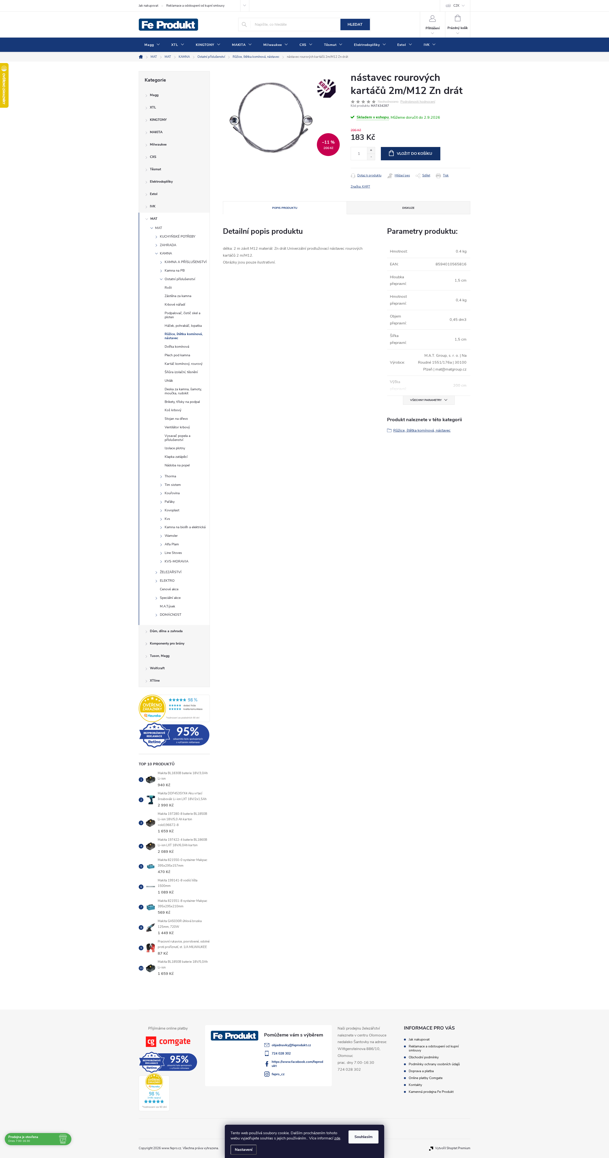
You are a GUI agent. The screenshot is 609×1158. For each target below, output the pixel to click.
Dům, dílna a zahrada (166, 631)
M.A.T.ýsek (167, 606)
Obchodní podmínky (424, 1057)
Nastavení (243, 1149)
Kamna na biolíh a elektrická (185, 527)
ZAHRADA (168, 245)
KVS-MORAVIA (176, 561)
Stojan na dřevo (176, 418)
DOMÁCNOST (170, 614)
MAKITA (156, 132)
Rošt (168, 287)
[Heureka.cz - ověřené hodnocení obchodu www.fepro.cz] (174, 708)
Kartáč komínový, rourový (183, 364)
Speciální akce (170, 598)
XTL (153, 107)
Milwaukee (158, 144)
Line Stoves (173, 553)
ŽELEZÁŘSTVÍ (171, 572)
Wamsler (171, 535)
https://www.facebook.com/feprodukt (297, 1064)
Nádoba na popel (177, 465)
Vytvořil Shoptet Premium (452, 1148)
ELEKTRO (167, 580)
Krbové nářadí (175, 304)
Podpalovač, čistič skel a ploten (182, 315)
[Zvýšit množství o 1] (371, 150)
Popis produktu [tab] (284, 208)
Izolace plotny (175, 448)
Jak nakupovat (148, 6)
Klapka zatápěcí (176, 456)
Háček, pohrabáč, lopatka (183, 325)
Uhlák (169, 380)
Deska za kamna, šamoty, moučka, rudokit (183, 391)
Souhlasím (363, 1136)
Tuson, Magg (159, 656)
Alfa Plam (172, 544)
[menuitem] (152, 45)
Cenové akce (169, 589)
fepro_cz (278, 1074)
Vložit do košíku (414, 153)
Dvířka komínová (177, 346)
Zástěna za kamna (178, 296)
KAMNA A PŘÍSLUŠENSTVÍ (186, 262)
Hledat (355, 24)
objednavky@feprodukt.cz (291, 1045)
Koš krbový (173, 410)
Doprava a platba (421, 1071)
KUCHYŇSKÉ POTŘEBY (177, 236)
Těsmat (155, 169)
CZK (456, 6)
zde (337, 1138)
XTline (155, 680)
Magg (154, 95)
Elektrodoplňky (161, 181)
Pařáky (170, 501)
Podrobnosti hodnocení (417, 102)
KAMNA (166, 253)
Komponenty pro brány (167, 643)
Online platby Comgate (425, 1078)
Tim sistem (173, 485)
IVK (152, 206)
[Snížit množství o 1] (371, 157)
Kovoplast (172, 510)
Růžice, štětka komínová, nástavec (184, 336)
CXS (153, 157)
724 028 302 (281, 1053)
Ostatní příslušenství (180, 279)
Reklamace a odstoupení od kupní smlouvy (195, 6)
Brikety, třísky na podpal (182, 402)
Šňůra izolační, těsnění (181, 372)
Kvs (167, 519)
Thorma (170, 476)
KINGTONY (158, 119)
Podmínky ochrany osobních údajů (434, 1064)
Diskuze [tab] (408, 208)
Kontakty (415, 1085)
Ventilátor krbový (177, 427)
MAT (153, 218)
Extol (153, 194)
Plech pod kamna (177, 355)
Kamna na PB (175, 270)
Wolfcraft (157, 668)
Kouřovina (172, 493)
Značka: (360, 187)
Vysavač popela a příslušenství (177, 438)
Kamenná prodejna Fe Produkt (431, 1092)
